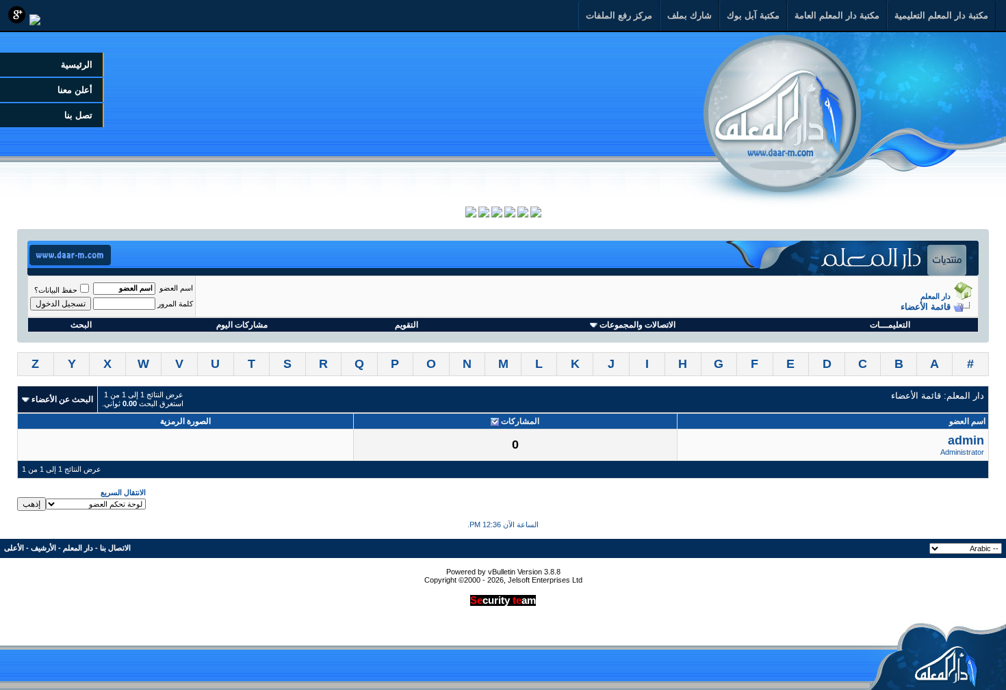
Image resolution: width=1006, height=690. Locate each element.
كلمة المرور (175, 304)
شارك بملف (689, 15)
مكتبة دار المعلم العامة (837, 15)
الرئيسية (76, 64)
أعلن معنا (74, 90)
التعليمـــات (890, 325)
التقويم (406, 325)
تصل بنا (78, 115)
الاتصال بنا (115, 548)
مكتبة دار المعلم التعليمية (941, 15)
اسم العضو (176, 288)
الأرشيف (43, 548)
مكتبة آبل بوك (753, 15)
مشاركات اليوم (242, 325)
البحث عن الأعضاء (62, 399)
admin (966, 440)
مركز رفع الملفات (619, 15)
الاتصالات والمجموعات (637, 325)
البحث (81, 325)
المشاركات (520, 421)
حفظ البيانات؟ (55, 290)
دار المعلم (935, 296)
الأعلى (14, 548)
